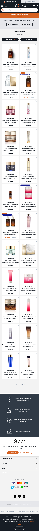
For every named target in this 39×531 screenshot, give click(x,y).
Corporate (23, 504)
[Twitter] (24, 496)
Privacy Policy (21, 511)
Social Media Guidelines (32, 511)
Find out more (26, 452)
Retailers (3, 511)
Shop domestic (31, 1)
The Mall (9, 504)
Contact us (5, 473)
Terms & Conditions (11, 511)
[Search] (3, 10)
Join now (13, 452)
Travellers (15, 504)
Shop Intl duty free (11, 1)
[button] (2, 5)
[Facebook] (15, 496)
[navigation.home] (20, 5)
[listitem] (10, 57)
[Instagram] (19, 496)
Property (29, 504)
